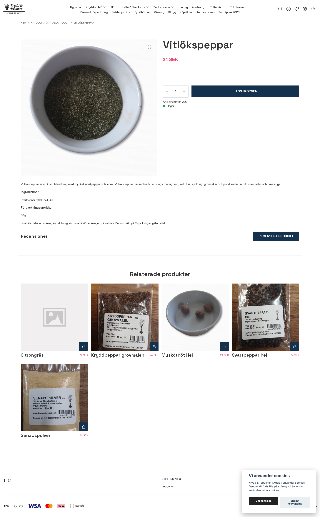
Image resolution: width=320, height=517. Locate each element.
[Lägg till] (83, 346)
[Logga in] (288, 8)
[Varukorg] (313, 8)
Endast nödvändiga (295, 502)
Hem (23, 22)
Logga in (167, 486)
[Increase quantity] (184, 91)
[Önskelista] (297, 8)
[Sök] (280, 8)
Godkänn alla (263, 500)
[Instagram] (9, 480)
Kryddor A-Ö (39, 22)
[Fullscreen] (149, 46)
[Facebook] (4, 480)
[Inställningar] (305, 8)
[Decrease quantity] (167, 91)
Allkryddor (60, 22)
